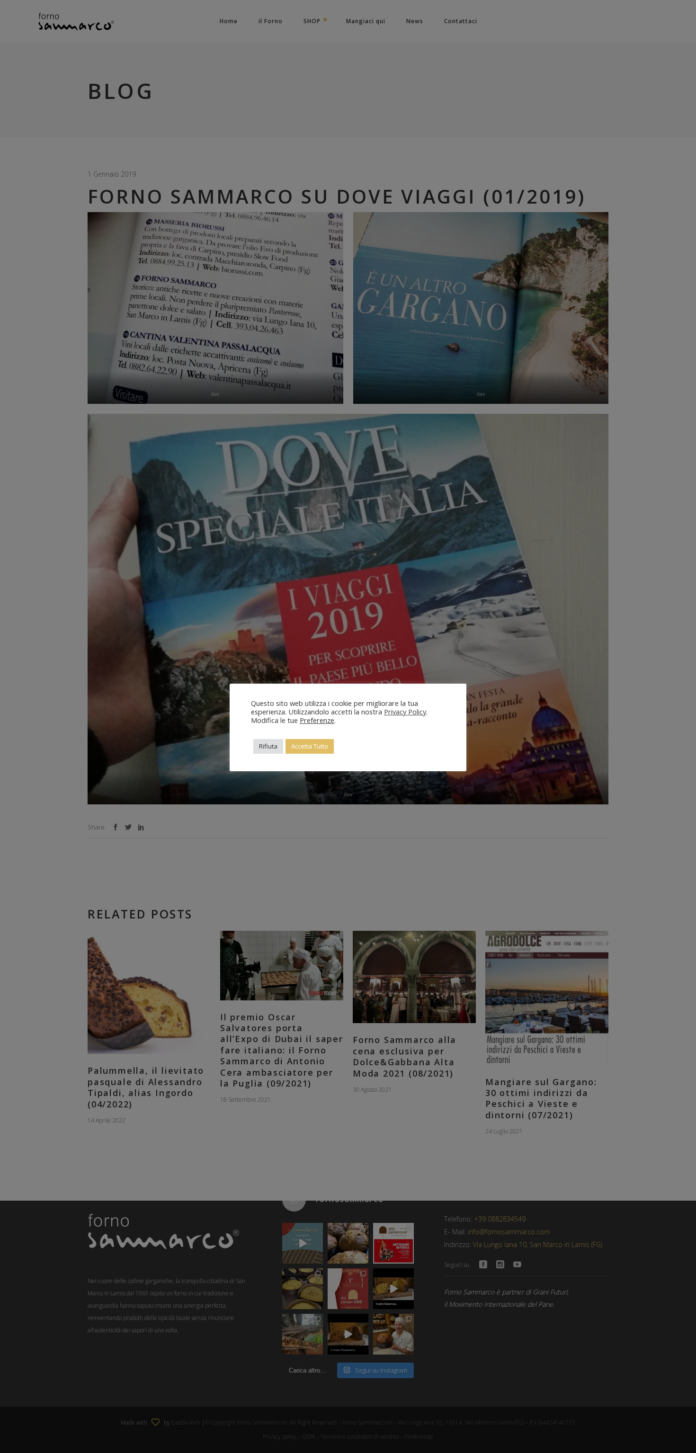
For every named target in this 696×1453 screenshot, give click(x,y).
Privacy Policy (405, 711)
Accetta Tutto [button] (309, 746)
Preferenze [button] (317, 720)
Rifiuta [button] (268, 746)
